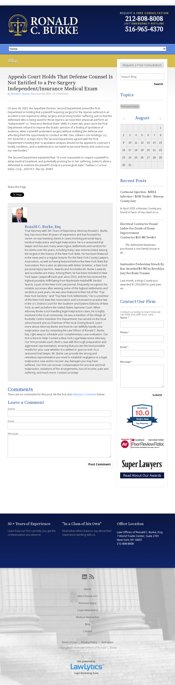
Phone (125, 332)
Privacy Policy (89, 642)
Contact (87, 631)
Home (87, 589)
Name (11, 409)
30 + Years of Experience (29, 523)
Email (11, 421)
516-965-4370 (144, 29)
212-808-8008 (144, 19)
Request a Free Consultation (142, 65)
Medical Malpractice (87, 617)
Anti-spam (107, 642)
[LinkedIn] (84, 577)
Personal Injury (130, 106)
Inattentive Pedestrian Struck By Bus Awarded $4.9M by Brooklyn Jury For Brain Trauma (142, 268)
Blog (87, 624)
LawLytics (87, 667)
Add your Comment (84, 394)
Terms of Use (69, 642)
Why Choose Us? (87, 596)
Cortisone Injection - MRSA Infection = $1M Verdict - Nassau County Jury (141, 196)
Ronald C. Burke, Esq (22, 93)
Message (13, 433)
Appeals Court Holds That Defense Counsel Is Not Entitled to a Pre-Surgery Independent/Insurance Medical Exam (60, 83)
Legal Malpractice (87, 610)
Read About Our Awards (142, 475)
